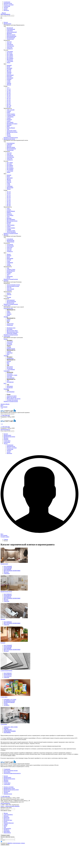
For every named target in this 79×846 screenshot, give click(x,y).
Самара (6, 824)
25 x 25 (8, 198)
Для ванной (10, 44)
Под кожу (9, 164)
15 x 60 (8, 90)
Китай (8, 133)
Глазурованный (11, 29)
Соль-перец (10, 51)
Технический (10, 39)
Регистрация (4, 406)
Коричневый (10, 75)
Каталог (6, 22)
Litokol (8, 312)
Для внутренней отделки (13, 284)
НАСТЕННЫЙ (8, 566)
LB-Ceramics (10, 122)
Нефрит (9, 212)
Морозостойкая (11, 147)
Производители (8, 3)
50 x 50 (8, 102)
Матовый (9, 33)
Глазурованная (11, 143)
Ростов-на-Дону (8, 820)
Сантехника (7, 336)
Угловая (9, 347)
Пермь (5, 825)
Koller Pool (9, 352)
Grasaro (9, 118)
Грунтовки (9, 329)
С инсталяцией (11, 369)
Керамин (9, 125)
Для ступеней (10, 289)
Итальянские (10, 382)
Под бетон (9, 52)
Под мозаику (10, 168)
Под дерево (10, 54)
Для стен (9, 43)
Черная (8, 254)
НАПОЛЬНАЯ (8, 595)
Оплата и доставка (9, 4)
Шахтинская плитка (12, 132)
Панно (8, 62)
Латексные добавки (12, 333)
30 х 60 (8, 202)
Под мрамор (10, 58)
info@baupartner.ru (5, 14)
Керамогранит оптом (9, 788)
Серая (8, 183)
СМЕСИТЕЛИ (7, 729)
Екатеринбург (7, 828)
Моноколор (10, 59)
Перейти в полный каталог (11, 137)
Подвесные (10, 368)
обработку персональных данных (16, 843)
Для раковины (10, 377)
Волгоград (6, 818)
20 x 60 (8, 93)
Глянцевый (10, 30)
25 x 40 (8, 200)
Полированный (11, 37)
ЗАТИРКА (6, 705)
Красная (9, 182)
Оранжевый (10, 77)
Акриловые (10, 341)
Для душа (9, 376)
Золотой (9, 73)
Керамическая (10, 240)
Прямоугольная (11, 348)
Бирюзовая (9, 177)
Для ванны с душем (12, 375)
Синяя (8, 184)
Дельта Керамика (11, 232)
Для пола (9, 41)
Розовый (9, 79)
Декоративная (10, 241)
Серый (8, 80)
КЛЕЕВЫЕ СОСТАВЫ (10, 699)
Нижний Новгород (9, 823)
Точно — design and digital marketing (10, 806)
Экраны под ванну (12, 395)
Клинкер (6, 280)
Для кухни (9, 47)
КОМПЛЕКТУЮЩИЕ (10, 731)
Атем (8, 216)
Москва (6, 813)
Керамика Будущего (12, 123)
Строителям (7, 6)
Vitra (8, 129)
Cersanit (9, 111)
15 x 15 (8, 89)
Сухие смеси (7, 305)
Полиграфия (7, 772)
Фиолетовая (10, 187)
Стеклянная (10, 239)
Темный (9, 83)
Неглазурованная (11, 148)
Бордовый (9, 68)
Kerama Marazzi (11, 127)
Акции (5, 8)
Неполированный (11, 36)
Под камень (10, 55)
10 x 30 (8, 193)
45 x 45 (8, 101)
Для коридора (10, 46)
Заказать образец (5, 404)
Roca (8, 354)
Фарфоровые (10, 358)
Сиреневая (9, 186)
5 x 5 (8, 87)
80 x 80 (8, 107)
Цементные (10, 325)
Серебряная (10, 262)
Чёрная (8, 189)
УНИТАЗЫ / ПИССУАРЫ (11, 727)
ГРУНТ (6, 703)
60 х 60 (8, 104)
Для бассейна (10, 246)
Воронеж (6, 816)
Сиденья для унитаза (12, 400)
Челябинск (6, 829)
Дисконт (6, 7)
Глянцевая (9, 144)
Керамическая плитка (9, 139)
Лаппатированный (12, 32)
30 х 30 (8, 94)
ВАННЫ (6, 728)
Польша (9, 222)
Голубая (9, 259)
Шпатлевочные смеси (12, 332)
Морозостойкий (11, 34)
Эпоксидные (10, 323)
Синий (8, 82)
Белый (8, 66)
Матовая (9, 146)
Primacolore (10, 276)
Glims (8, 311)
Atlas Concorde (10, 109)
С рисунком (10, 61)
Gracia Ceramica (11, 114)
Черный (9, 84)
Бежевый (9, 65)
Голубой (9, 69)
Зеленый (9, 72)
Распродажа (7, 791)
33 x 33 (8, 97)
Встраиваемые (10, 391)
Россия (8, 134)
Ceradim (9, 229)
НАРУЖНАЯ (7, 597)
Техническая (10, 150)
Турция (9, 136)
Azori (8, 208)
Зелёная (9, 180)
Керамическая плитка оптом (11, 789)
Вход (2, 405)
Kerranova (9, 119)
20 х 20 (8, 91)
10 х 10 (8, 191)
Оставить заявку (5, 536)
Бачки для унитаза (11, 397)
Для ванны (9, 373)
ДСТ (8, 275)
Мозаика (6, 234)
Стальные (9, 343)
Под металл (10, 57)
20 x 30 (8, 197)
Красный (9, 76)
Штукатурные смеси (12, 330)
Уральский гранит (11, 130)
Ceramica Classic (11, 115)
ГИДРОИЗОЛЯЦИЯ (9, 702)
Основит (9, 314)
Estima (8, 112)
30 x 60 (8, 96)
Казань (5, 821)
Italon (8, 126)
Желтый (9, 71)
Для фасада (10, 48)
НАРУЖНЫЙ (7, 569)
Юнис (8, 315)
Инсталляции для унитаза (13, 398)
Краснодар (6, 817)
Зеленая (9, 265)
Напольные (10, 366)
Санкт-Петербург (8, 814)
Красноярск (7, 831)
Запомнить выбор (5, 835)
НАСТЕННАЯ (7, 594)
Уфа (5, 827)
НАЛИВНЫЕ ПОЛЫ (9, 701)
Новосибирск (7, 832)
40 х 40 (8, 98)
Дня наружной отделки (13, 286)
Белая (8, 176)
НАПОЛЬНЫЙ (8, 567)
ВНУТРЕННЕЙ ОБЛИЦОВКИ (12, 570)
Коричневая (10, 258)
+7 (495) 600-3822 (5, 415)
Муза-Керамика (11, 219)
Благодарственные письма (11, 770)
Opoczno (9, 294)
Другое (5, 443)
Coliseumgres (10, 116)
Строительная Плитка (6, 670)
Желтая (9, 179)
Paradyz (9, 293)
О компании (7, 2)
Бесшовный (10, 27)
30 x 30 (8, 201)
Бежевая (9, 175)
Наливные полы (11, 327)
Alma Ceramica (10, 225)
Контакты (6, 10)
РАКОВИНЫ (7, 732)
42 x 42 (8, 100)
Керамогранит (7, 23)
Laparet (8, 121)
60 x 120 (9, 105)
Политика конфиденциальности (12, 773)
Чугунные (9, 344)
